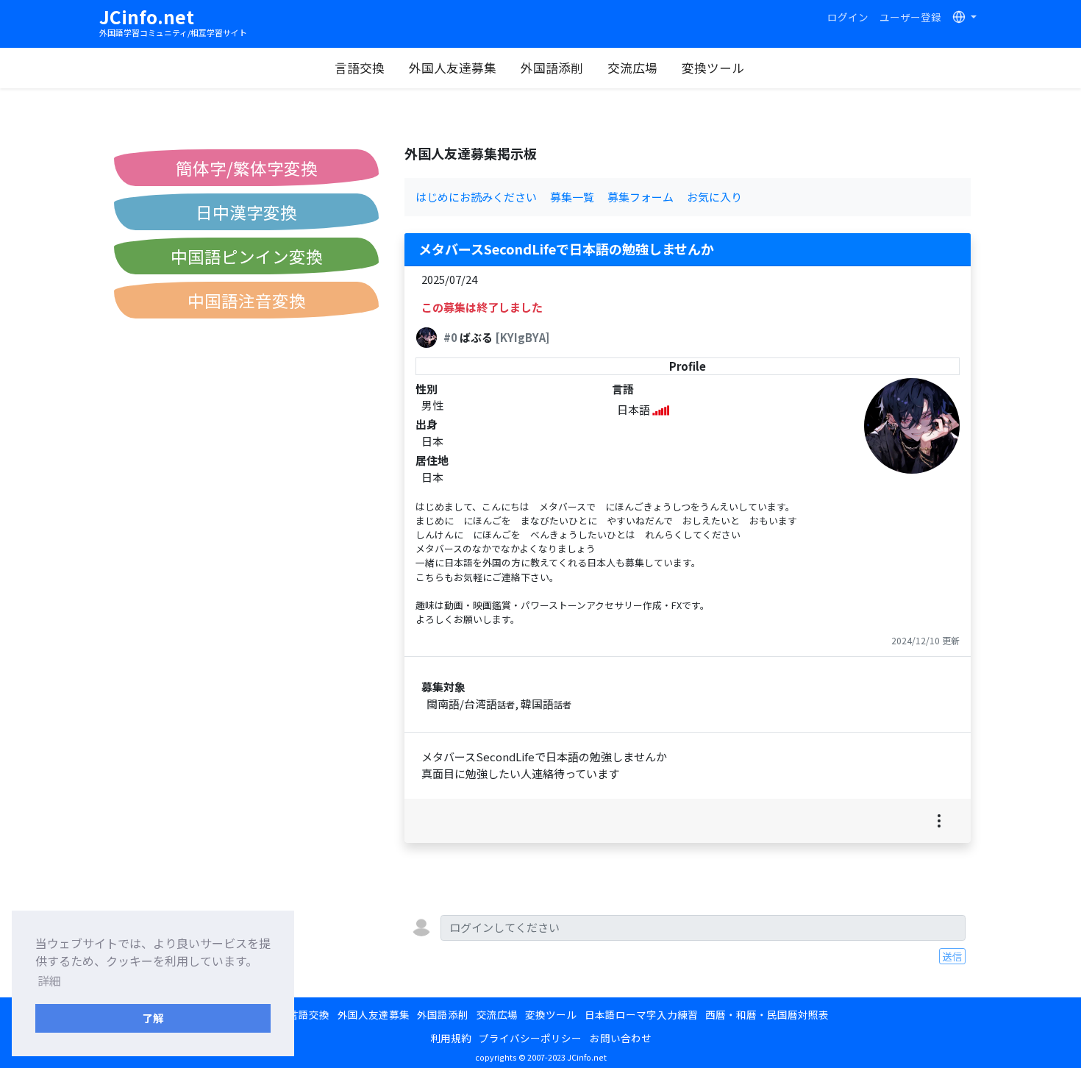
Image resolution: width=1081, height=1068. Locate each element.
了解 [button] (153, 1017)
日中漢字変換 (246, 212)
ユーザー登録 (910, 17)
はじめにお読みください (476, 196)
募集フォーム (640, 196)
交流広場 (632, 67)
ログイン (847, 17)
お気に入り (714, 196)
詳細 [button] (49, 980)
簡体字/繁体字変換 (247, 167)
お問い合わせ (621, 1037)
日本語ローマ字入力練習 (641, 1014)
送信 (952, 956)
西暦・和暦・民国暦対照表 (767, 1014)
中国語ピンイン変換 (247, 256)
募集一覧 (572, 196)
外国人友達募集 (452, 67)
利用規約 (450, 1037)
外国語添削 (552, 67)
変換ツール (713, 67)
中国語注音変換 (247, 300)
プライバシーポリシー (530, 1037)
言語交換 (360, 67)
